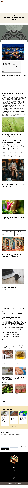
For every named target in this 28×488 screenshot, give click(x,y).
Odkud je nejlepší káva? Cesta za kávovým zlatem (13, 418)
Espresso (14, 468)
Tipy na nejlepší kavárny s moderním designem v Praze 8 (10, 65)
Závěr (3, 71)
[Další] (25, 418)
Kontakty (14, 478)
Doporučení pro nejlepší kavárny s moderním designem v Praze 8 (11, 66)
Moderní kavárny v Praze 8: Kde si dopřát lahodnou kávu (10, 69)
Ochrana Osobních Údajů (17, 483)
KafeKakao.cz (13, 21)
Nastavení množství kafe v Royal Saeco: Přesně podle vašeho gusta (4, 419)
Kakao (14, 470)
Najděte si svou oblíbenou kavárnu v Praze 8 (8, 64)
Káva (14, 15)
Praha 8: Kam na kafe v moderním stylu (7, 63)
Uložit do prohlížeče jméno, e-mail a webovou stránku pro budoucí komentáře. (23, 446)
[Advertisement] (14, 8)
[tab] (12, 426)
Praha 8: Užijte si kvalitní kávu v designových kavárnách (10, 70)
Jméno (2, 446)
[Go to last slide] (2, 418)
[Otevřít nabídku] (26, 1)
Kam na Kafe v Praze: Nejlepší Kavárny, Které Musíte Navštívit (21, 402)
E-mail (11, 446)
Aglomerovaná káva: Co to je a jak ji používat (22, 418)
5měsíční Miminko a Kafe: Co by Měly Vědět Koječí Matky (6, 402)
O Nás (14, 477)
